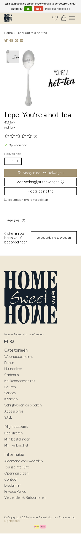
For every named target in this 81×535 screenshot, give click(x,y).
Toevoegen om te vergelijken (28, 199)
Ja (28, 8)
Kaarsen (11, 399)
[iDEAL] (36, 527)
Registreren (13, 433)
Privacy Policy (15, 491)
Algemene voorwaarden (23, 461)
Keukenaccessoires (19, 381)
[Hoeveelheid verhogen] (17, 161)
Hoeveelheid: (13, 153)
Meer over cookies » (57, 8)
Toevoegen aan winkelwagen (41, 173)
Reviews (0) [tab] (16, 220)
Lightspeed (12, 520)
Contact (10, 479)
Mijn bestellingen (17, 439)
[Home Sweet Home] (8, 18)
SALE (8, 417)
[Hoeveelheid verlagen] (8, 161)
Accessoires (14, 411)
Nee (38, 8)
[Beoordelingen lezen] (18, 136)
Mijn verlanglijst (16, 445)
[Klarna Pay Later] (43, 527)
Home (8, 32)
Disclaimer (12, 485)
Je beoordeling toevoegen (54, 237)
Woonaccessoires (18, 356)
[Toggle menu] (72, 18)
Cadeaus (11, 375)
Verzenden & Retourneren (25, 497)
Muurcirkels (13, 369)
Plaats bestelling (41, 191)
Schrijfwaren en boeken (23, 405)
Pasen (9, 362)
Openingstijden (16, 473)
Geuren (10, 387)
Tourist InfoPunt (16, 467)
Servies (10, 393)
